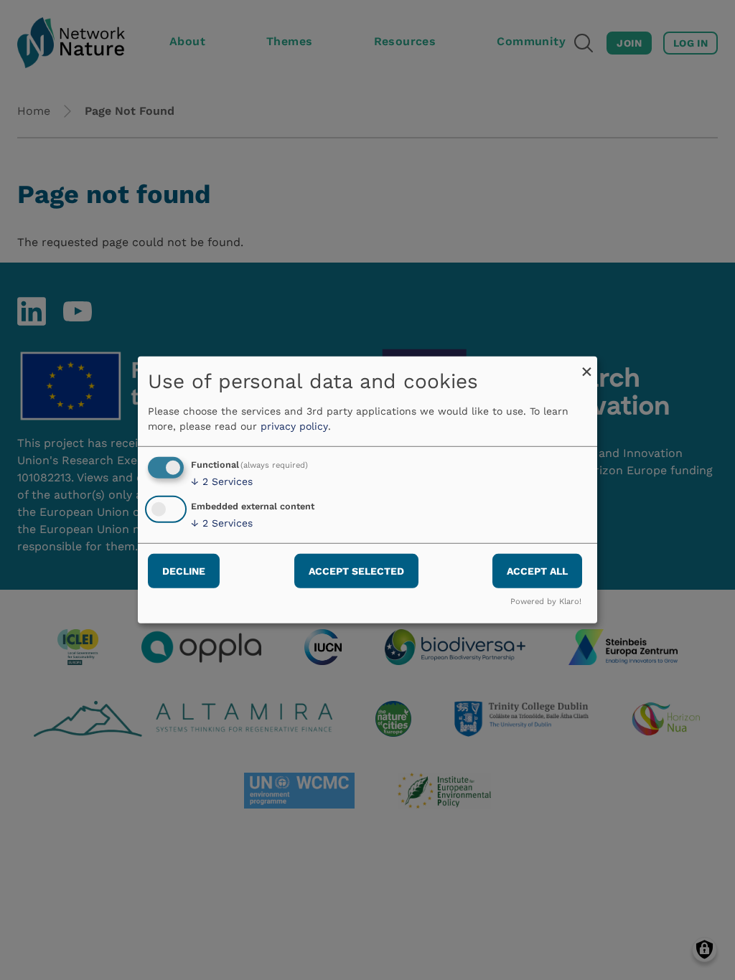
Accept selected (356, 570)
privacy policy (294, 426)
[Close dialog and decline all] (586, 365)
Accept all (537, 570)
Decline (183, 570)
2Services (222, 481)
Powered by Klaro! (545, 601)
